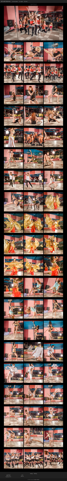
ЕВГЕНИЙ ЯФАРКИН (6, 1)
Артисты (22, 476)
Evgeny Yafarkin (36, 479)
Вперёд (35, 473)
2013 (22, 475)
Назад (31, 473)
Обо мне (25, 1)
